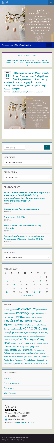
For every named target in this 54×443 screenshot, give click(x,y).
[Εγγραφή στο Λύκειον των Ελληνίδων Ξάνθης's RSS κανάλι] (3, 2)
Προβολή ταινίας (16, 353)
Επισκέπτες (31, 332)
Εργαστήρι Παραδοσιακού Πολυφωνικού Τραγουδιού (20, 336)
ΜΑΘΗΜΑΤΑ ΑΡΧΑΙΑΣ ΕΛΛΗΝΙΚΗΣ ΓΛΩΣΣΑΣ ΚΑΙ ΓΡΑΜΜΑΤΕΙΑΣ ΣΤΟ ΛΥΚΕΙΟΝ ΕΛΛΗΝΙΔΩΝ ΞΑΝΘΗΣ (27, 61)
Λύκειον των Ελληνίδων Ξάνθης (16, 45)
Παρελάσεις (27, 349)
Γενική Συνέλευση (36, 317)
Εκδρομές (45, 329)
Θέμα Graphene (22, 440)
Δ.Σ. (13, 92)
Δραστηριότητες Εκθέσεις (12, 329)
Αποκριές (21, 313)
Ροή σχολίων (9, 388)
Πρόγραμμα (25, 353)
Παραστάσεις (12, 349)
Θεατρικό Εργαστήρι (10, 340)
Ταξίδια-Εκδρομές (30, 360)
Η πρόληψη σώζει (28, 55)
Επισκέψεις (42, 332)
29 (40, 292)
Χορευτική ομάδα (18, 363)
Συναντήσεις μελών (16, 360)
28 (33, 292)
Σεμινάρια (34, 353)
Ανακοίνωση (27, 309)
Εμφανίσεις (18, 332)
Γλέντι (35, 321)
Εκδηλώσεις (30, 328)
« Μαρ (24, 295)
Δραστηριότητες (20, 92)
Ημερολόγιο (41, 336)
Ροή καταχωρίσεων (12, 383)
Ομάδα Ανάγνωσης (42, 343)
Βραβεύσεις (26, 317)
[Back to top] (48, 437)
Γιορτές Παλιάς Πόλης (18, 320)
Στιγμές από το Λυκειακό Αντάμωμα (21, 209)
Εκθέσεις (7, 333)
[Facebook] (7, 2)
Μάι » (30, 295)
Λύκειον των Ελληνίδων (35, 92)
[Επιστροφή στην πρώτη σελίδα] (27, 23)
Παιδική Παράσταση (14, 346)
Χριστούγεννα (39, 363)
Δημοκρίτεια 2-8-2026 (14, 217)
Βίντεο (18, 317)
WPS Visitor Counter (25, 422)
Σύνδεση (7, 378)
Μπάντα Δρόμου (26, 343)
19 (20, 288)
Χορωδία (27, 364)
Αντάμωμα (11, 313)
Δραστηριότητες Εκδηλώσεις (37, 325)
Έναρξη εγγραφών (10, 310)
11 (14, 284)
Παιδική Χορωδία (31, 346)
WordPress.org (10, 393)
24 (7, 292)
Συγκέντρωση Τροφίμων (31, 356)
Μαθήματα (14, 343)
